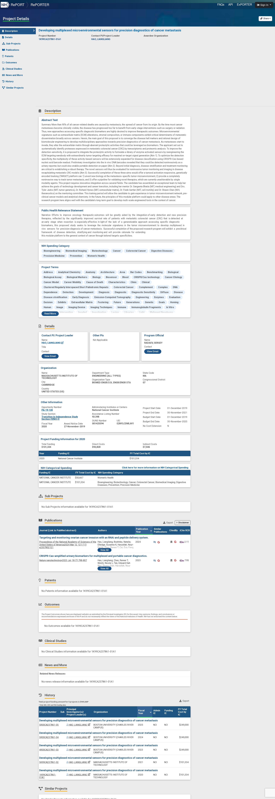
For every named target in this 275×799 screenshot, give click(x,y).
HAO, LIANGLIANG (51, 342)
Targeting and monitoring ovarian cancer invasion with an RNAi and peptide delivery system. (94, 537)
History (9, 81)
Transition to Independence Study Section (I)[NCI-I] (60, 417)
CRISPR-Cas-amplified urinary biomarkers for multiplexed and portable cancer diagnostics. (93, 555)
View (104, 550)
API (230, 4)
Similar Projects (15, 87)
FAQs (220, 4)
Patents (9, 56)
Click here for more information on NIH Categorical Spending (155, 467)
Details (9, 37)
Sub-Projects (13, 43)
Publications (12, 50)
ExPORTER (244, 4)
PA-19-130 (47, 410)
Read (50, 313)
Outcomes (11, 62)
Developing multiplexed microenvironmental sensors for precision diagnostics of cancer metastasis (98, 720)
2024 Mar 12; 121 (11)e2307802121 (67, 544)
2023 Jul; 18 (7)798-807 (63, 560)
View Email (50, 356)
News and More (14, 75)
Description (11, 31)
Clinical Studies (14, 68)
